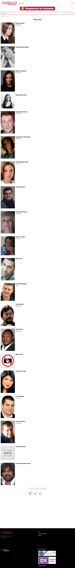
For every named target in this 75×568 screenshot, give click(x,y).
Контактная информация (42, 533)
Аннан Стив (19, 258)
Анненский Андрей (21, 283)
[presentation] (30, 493)
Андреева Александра (22, 47)
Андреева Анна (20, 23)
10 (37, 488)
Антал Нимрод (20, 396)
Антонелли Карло (21, 446)
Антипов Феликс (20, 421)
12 (40, 488)
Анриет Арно (19, 354)
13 (42, 488)
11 (38, 488)
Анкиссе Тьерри (20, 237)
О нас (39, 531)
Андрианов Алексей (21, 112)
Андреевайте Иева (21, 95)
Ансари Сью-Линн (21, 371)
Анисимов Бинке (20, 187)
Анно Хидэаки (20, 304)
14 (44, 488)
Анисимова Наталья (21, 212)
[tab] (30, 493)
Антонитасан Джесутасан (23, 463)
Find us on (6, 550)
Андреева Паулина (21, 71)
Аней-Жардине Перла (22, 162)
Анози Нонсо (19, 329)
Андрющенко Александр (23, 137)
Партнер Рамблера (42, 565)
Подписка (39, 535)
